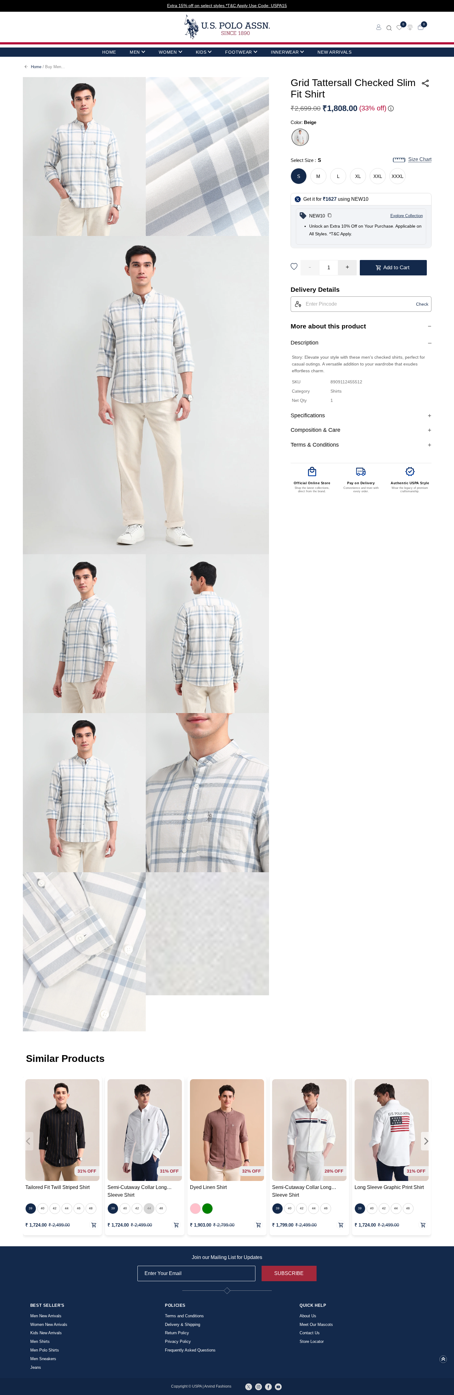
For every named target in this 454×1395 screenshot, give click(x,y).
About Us (308, 1316)
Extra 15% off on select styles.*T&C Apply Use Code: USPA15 (227, 5)
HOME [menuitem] (109, 52)
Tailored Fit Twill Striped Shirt (57, 1187)
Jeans (35, 1367)
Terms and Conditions (184, 1316)
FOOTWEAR (238, 52)
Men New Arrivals (45, 1316)
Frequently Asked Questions (190, 1350)
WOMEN (168, 52)
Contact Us (310, 1333)
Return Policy (177, 1333)
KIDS (201, 52)
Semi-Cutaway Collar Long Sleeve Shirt (137, 1191)
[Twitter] (248, 1386)
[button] (329, 216)
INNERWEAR (285, 52)
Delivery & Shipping (182, 1324)
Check (422, 304)
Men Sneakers (43, 1358)
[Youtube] (278, 1386)
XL (358, 176)
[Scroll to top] (443, 1361)
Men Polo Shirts (44, 1350)
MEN (135, 52)
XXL (377, 176)
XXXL (397, 176)
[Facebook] (268, 1386)
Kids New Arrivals (46, 1333)
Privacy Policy (178, 1341)
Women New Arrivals (48, 1324)
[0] (399, 27)
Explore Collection (406, 215)
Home (36, 66)
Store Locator (312, 1341)
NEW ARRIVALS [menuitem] (334, 52)
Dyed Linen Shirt (208, 1187)
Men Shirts (40, 1341)
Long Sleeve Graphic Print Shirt (389, 1187)
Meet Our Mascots (316, 1324)
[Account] (378, 27)
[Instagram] (258, 1386)
